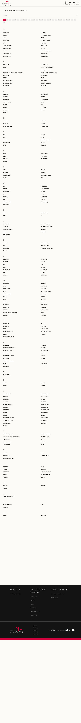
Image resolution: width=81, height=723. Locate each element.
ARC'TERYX (44, 45)
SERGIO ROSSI (44, 407)
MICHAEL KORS (7, 294)
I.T (4, 213)
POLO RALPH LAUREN (8, 355)
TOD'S (42, 439)
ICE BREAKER (44, 213)
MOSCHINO (43, 307)
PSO (42, 361)
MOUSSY (5, 310)
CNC (42, 104)
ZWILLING (43, 515)
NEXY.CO (43, 334)
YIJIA (42, 504)
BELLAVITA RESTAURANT (47, 67)
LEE (4, 264)
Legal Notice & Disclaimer (58, 594)
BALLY (5, 67)
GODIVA (43, 172)
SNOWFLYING (44, 412)
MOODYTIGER (6, 307)
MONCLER (43, 302)
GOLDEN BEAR (6, 175)
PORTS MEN (6, 358)
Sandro (5, 425)
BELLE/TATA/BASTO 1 (46, 70)
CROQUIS (5, 112)
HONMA (5, 196)
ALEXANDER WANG (45, 40)
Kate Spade (6, 250)
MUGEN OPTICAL (45, 310)
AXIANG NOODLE (7, 53)
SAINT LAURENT (45, 394)
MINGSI (5, 296)
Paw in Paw (6, 366)
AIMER (42, 37)
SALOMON (5, 396)
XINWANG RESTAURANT (9, 496)
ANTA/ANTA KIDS (7, 45)
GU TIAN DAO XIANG (46, 175)
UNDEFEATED (6, 455)
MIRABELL (43, 296)
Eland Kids (43, 145)
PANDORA (43, 345)
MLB (4, 299)
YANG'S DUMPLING (8, 504)
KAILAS (5, 243)
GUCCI (4, 177)
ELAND (5, 140)
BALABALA (6, 64)
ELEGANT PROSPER (46, 140)
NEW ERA (5, 334)
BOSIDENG (5, 77)
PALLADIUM (6, 345)
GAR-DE (43, 169)
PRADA (43, 358)
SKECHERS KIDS (45, 409)
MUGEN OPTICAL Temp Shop (10, 312)
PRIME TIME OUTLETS (8, 361)
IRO (42, 215)
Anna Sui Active (7, 56)
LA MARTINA (44, 259)
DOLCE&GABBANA (7, 126)
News (31, 619)
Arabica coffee (44, 56)
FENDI (4, 153)
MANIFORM (44, 286)
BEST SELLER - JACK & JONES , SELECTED (13, 72)
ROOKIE (43, 385)
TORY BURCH (6, 444)
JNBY (4, 232)
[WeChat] (66, 630)
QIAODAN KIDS (7, 374)
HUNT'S (43, 199)
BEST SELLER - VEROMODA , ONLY (49, 72)
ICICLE (4, 215)
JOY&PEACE (44, 232)
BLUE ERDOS (44, 75)
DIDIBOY (43, 123)
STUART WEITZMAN (8, 420)
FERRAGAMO (44, 153)
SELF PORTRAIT (45, 404)
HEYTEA (43, 191)
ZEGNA (5, 515)
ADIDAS (5, 35)
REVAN (5, 385)
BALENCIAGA (44, 64)
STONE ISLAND (44, 417)
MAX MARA (43, 288)
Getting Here (33, 596)
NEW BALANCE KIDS (46, 331)
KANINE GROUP (45, 243)
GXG (42, 177)
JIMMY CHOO (44, 229)
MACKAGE (43, 283)
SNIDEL (5, 412)
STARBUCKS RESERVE (8, 417)
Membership (33, 607)
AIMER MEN (6, 40)
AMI (4, 43)
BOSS (42, 77)
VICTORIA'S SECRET (46, 472)
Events (32, 604)
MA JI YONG (6, 283)
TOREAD (43, 442)
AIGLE (4, 37)
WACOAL (5, 485)
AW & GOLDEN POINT (46, 51)
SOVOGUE (5, 415)
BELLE (5, 70)
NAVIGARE (5, 326)
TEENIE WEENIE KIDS (46, 434)
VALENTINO (6, 466)
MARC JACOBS (6, 288)
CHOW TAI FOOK (7, 102)
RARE (4, 383)
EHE (4, 137)
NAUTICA (43, 323)
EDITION (43, 134)
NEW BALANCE (44, 328)
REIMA (42, 383)
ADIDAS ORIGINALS (46, 35)
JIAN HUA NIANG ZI (7, 229)
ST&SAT (43, 415)
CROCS (42, 110)
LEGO (42, 264)
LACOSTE (5, 261)
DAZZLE (43, 121)
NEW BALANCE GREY (8, 331)
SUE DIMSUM (44, 420)
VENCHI (5, 469)
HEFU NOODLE (6, 191)
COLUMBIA (43, 107)
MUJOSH (5, 315)
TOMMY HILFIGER (7, 442)
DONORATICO (44, 126)
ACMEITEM (43, 32)
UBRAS (5, 453)
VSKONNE (5, 477)
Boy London (44, 85)
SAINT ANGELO (7, 394)
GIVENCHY (5, 172)
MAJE (4, 286)
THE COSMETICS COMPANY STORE (11, 436)
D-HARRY (5, 121)
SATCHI (43, 399)
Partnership (33, 615)
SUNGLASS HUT (7, 423)
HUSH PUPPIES (7, 202)
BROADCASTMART (7, 83)
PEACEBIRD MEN (45, 350)
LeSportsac (44, 275)
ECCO (4, 134)
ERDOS (43, 142)
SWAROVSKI (44, 423)
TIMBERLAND (6, 439)
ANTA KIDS (43, 43)
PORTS (43, 355)
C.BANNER (5, 94)
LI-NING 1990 (6, 269)
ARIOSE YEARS (7, 48)
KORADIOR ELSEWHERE (47, 248)
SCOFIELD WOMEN (7, 404)
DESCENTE (5, 123)
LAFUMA (43, 261)
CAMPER (5, 96)
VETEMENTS (6, 472)
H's (4, 186)
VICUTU (5, 474)
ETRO (4, 145)
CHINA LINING (44, 99)
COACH (5, 107)
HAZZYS (5, 188)
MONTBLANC (44, 304)
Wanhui (5, 488)
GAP (4, 169)
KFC (4, 245)
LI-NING (43, 267)
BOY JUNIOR (44, 80)
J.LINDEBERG (6, 224)
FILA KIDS (5, 158)
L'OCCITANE (6, 259)
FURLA (5, 161)
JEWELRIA (5, 226)
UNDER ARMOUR (45, 455)
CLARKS (5, 104)
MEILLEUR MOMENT (46, 291)
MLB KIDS (43, 299)
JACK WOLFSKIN (45, 224)
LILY (4, 272)
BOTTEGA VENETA (7, 80)
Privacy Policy (54, 597)
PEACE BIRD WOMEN (8, 350)
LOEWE (43, 272)
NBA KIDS (43, 326)
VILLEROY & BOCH (45, 474)
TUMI (42, 444)
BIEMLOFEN (6, 75)
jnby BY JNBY (6, 234)
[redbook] (73, 630)
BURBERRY (6, 85)
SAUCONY (5, 402)
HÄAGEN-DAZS (7, 204)
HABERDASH (44, 186)
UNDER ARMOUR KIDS (8, 458)
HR (4, 199)
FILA (4, 156)
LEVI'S (4, 267)
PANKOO (43, 347)
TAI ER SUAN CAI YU (8, 434)
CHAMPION (6, 99)
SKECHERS (6, 409)
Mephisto (43, 315)
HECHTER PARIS (45, 188)
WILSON (43, 485)
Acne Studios (44, 53)
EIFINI (42, 137)
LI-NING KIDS (44, 269)
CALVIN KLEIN (44, 94)
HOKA (42, 194)
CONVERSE (6, 110)
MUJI (42, 312)
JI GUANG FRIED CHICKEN (47, 226)
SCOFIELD (43, 402)
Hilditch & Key (44, 202)
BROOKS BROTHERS (46, 83)
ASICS (4, 51)
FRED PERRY (44, 158)
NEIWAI (5, 328)
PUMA (4, 363)
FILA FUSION (44, 156)
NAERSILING (6, 323)
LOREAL (5, 275)
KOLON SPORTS (45, 245)
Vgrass (43, 477)
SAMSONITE (6, 399)
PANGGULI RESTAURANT (9, 347)
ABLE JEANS (6, 32)
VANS (42, 466)
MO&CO (5, 302)
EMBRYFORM (6, 142)
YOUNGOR (5, 507)
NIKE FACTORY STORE (8, 336)
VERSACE (43, 469)
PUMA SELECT (44, 363)
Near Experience (34, 611)
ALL (4, 19)
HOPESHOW (44, 196)
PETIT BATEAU (6, 353)
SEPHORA (5, 407)
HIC (4, 194)
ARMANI (43, 48)
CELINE (43, 96)
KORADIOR (6, 248)
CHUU (42, 102)
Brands (32, 600)
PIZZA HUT (43, 353)
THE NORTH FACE (45, 436)
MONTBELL (6, 304)
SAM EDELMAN (44, 396)
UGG (42, 453)
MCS (4, 291)
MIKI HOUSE (44, 294)
